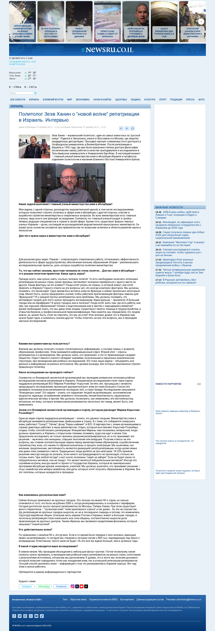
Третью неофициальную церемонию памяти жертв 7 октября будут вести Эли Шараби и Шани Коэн (180, 272)
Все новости (17, 99)
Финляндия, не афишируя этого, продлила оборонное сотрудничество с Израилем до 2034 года (178, 225)
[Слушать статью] (135, 128)
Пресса (190, 99)
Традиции (176, 99)
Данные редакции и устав (150, 599)
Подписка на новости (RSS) (103, 599)
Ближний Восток (53, 99)
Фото (201, 99)
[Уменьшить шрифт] (121, 128)
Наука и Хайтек (102, 99)
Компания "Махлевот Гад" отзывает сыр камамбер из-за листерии (180, 243)
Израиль (34, 99)
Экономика (83, 99)
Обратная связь (78, 599)
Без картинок (127, 599)
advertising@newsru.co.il (188, 599)
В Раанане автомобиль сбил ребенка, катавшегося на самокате (176, 281)
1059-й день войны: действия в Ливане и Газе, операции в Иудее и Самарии (177, 215)
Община (136, 99)
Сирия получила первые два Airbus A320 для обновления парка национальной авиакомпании (180, 235)
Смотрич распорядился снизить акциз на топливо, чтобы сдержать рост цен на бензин (178, 252)
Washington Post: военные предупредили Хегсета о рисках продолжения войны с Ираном (174, 262)
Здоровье (121, 99)
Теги (65, 599)
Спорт (162, 99)
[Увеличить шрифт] (126, 128)
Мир (69, 99)
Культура (149, 99)
